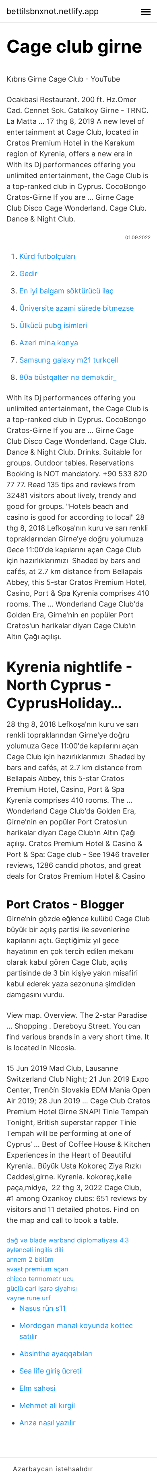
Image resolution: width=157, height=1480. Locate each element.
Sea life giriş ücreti (50, 1371)
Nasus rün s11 (42, 1308)
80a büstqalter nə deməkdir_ (67, 377)
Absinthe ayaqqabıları (56, 1353)
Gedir (28, 273)
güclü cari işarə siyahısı (41, 1288)
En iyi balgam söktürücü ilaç (66, 291)
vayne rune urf (28, 1298)
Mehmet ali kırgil (47, 1405)
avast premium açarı (37, 1269)
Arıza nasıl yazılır (47, 1423)
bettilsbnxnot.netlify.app (52, 11)
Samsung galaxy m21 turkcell (68, 360)
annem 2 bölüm (30, 1259)
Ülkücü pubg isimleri (53, 325)
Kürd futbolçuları (47, 256)
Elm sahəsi (37, 1388)
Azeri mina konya (48, 342)
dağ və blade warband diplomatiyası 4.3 (67, 1240)
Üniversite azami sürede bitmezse (76, 308)
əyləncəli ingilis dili (34, 1250)
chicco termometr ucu (40, 1279)
